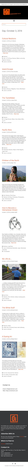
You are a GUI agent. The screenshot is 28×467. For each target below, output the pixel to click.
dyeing (6, 374)
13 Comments (6, 251)
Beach (4, 88)
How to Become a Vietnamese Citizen (9, 209)
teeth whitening (20, 327)
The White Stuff (8, 308)
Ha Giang (10, 197)
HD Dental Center (13, 327)
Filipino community (21, 58)
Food (16, 119)
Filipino (13, 119)
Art (4, 372)
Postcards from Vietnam (13, 372)
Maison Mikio (21, 119)
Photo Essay (13, 195)
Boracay (8, 88)
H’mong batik (12, 374)
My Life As (5, 295)
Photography (21, 197)
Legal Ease (10, 246)
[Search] (25, 24)
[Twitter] (15, 464)
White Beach (22, 88)
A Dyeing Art (7, 336)
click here (22, 436)
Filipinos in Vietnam (6, 60)
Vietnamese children (9, 198)
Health (9, 325)
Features (5, 56)
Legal (19, 248)
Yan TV (3, 120)
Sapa (3, 198)
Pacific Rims (7, 130)
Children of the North (10, 160)
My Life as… (7, 259)
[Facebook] (13, 464)
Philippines (13, 88)
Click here (3, 443)
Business (5, 246)
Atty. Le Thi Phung (7, 58)
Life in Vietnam (11, 296)
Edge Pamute (8, 119)
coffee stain (6, 327)
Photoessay (15, 197)
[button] (14, 21)
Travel (17, 88)
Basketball (5, 149)
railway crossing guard (20, 296)
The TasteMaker (8, 98)
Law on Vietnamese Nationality (10, 248)
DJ (4, 119)
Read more (5, 53)
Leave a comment (7, 61)
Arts (4, 195)
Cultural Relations (9, 39)
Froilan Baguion (20, 149)
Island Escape (7, 69)
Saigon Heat (4, 151)
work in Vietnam (5, 298)
